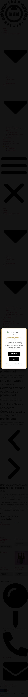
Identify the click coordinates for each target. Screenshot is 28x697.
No (14, 359)
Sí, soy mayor (14, 354)
